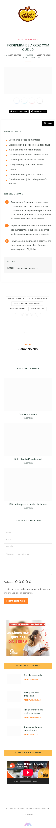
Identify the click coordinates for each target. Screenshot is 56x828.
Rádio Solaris (43, 808)
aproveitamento (16, 298)
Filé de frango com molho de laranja (28, 504)
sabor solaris (38, 309)
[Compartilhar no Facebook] (16, 100)
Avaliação (8, 581)
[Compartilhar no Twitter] (24, 100)
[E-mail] (40, 100)
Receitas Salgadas (28, 39)
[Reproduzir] (11, 781)
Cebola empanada (28, 414)
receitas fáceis (17, 309)
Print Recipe (39, 111)
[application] (28, 772)
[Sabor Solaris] (28, 14)
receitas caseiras (38, 298)
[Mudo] (40, 781)
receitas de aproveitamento (27, 303)
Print (49, 123)
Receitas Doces (31, 734)
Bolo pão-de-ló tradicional (27, 459)
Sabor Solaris (14, 55)
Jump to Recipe (19, 111)
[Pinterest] (32, 100)
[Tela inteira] (45, 781)
